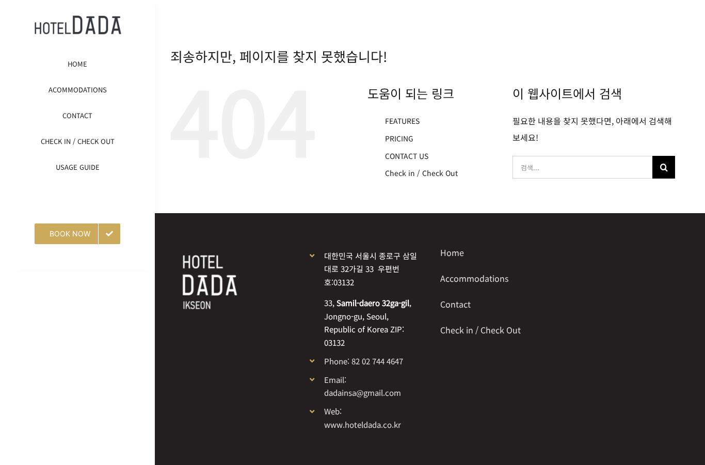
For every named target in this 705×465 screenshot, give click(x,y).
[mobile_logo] (78, 19)
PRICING (399, 138)
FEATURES (402, 121)
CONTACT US (406, 156)
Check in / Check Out (421, 173)
